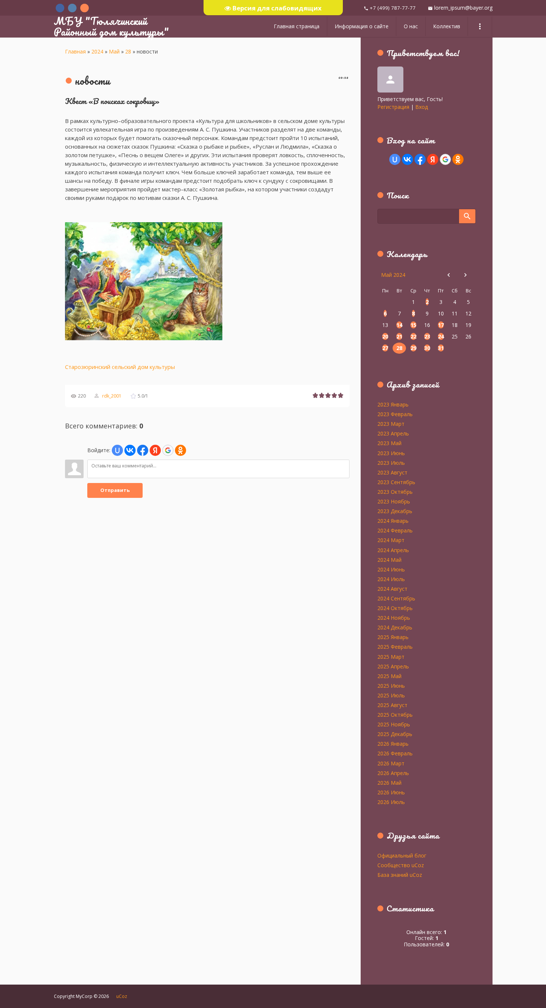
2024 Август (392, 588)
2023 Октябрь (395, 491)
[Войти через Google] (167, 450)
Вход (421, 106)
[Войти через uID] (117, 450)
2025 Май (389, 675)
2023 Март (390, 423)
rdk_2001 (111, 396)
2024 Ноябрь (393, 617)
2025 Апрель (393, 666)
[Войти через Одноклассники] (180, 450)
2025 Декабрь (394, 733)
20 (385, 336)
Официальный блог (401, 855)
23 (427, 336)
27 (385, 347)
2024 (97, 51)
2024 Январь (393, 520)
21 (399, 336)
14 (399, 324)
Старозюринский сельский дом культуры (120, 366)
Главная (75, 51)
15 (413, 324)
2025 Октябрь (395, 714)
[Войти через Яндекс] (155, 450)
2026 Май (389, 782)
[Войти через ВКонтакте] (130, 450)
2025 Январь (393, 636)
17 (441, 324)
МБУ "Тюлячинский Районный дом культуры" (111, 26)
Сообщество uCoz (400, 865)
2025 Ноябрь (393, 724)
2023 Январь (393, 404)
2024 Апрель (393, 550)
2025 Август (392, 704)
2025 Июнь (391, 685)
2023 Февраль (395, 414)
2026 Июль (391, 801)
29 (413, 347)
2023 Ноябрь (393, 501)
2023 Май (389, 443)
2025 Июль (391, 695)
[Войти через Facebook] (142, 450)
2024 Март (390, 540)
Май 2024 (393, 274)
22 (413, 336)
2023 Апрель (393, 433)
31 (441, 347)
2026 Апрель (393, 772)
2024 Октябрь (395, 608)
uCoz (121, 996)
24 (441, 336)
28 (128, 51)
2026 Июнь (391, 792)
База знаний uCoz (399, 874)
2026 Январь (393, 743)
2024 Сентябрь (396, 598)
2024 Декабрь (394, 627)
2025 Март (390, 656)
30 (427, 347)
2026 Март (390, 763)
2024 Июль (391, 579)
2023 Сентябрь (396, 482)
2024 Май (389, 559)
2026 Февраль (395, 753)
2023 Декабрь (394, 511)
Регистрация (393, 106)
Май (114, 51)
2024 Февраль (395, 530)
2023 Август (392, 472)
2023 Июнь (391, 453)
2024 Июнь (391, 569)
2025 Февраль (395, 646)
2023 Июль (391, 462)
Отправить (115, 490)
